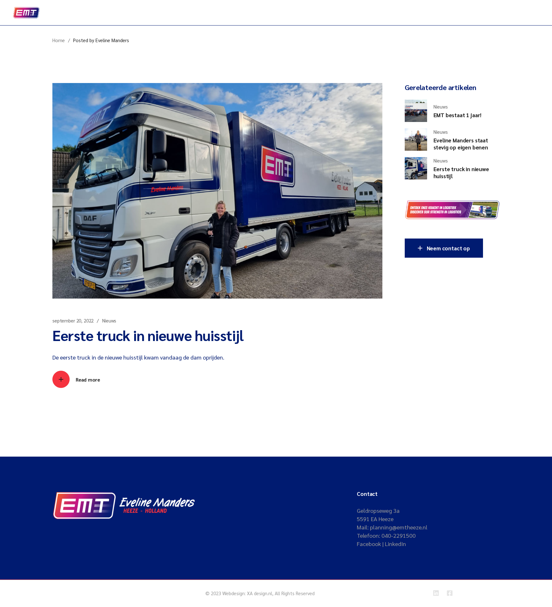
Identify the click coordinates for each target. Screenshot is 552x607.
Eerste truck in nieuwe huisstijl (148, 335)
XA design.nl (259, 593)
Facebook (369, 543)
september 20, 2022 (73, 320)
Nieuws (109, 320)
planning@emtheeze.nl (398, 527)
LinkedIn (395, 543)
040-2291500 (398, 535)
